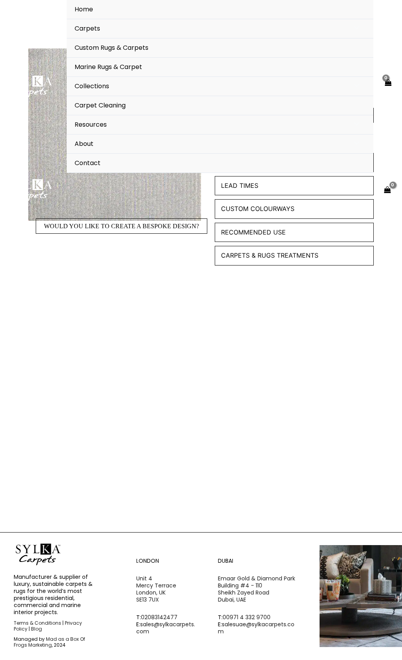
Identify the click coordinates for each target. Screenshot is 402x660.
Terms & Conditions (37, 623)
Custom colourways (257, 209)
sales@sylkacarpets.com (165, 627)
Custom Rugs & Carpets (111, 47)
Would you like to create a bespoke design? (121, 226)
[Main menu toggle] (362, 190)
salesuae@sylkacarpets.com (256, 627)
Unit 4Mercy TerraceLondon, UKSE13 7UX (156, 589)
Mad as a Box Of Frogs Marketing (49, 642)
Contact (87, 162)
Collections (92, 86)
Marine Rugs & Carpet (108, 66)
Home (84, 9)
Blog (36, 628)
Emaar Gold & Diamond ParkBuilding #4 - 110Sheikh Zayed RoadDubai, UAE (256, 589)
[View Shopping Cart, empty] (387, 86)
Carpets (87, 28)
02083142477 (159, 617)
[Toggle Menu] (354, 28)
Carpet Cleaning (100, 105)
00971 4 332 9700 (246, 617)
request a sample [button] (57, 432)
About (84, 143)
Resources (91, 124)
